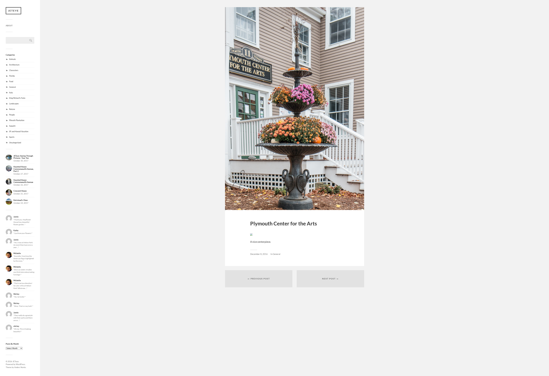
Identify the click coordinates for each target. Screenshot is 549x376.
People (12, 115)
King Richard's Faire (17, 98)
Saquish (12, 126)
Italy (11, 92)
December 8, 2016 (259, 254)
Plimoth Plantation (16, 120)
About (9, 25)
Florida (12, 76)
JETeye (13, 10)
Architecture (14, 65)
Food (11, 81)
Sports (11, 137)
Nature (12, 109)
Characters (13, 70)
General (12, 87)
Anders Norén (20, 367)
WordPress (20, 364)
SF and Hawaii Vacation (18, 131)
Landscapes (14, 103)
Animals (12, 59)
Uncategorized (15, 142)
